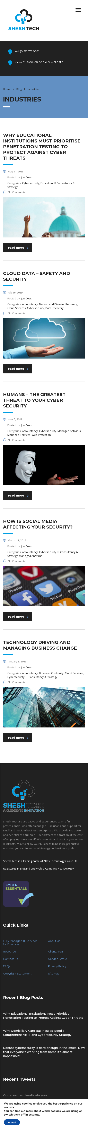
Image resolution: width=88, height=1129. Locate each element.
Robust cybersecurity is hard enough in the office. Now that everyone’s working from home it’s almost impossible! (44, 1052)
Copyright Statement (17, 973)
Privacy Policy (57, 966)
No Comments (16, 192)
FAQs (6, 966)
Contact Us (10, 958)
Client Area (55, 951)
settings (34, 1115)
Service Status (57, 958)
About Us (54, 940)
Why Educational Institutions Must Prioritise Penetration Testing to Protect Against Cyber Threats (43, 1016)
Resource (9, 951)
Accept (12, 1122)
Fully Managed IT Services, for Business (20, 942)
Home (6, 89)
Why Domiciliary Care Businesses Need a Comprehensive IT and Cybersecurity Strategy (37, 1033)
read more (16, 247)
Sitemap (54, 973)
